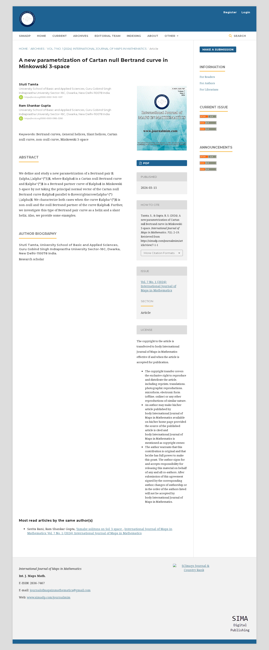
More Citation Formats (159, 253)
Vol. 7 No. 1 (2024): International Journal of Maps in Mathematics (97, 48)
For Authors (207, 83)
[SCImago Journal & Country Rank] (194, 570)
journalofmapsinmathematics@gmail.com (60, 590)
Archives (80, 35)
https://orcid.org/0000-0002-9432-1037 (43, 97)
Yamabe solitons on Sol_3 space (99, 529)
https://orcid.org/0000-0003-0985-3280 (43, 118)
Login (245, 12)
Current (59, 35)
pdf (145, 163)
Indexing (134, 35)
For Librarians (209, 89)
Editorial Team (107, 35)
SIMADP (25, 35)
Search (239, 35)
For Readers (207, 77)
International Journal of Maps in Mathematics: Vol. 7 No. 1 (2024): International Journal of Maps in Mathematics (99, 531)
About (152, 35)
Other (170, 35)
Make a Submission (217, 49)
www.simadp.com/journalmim (48, 597)
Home (41, 35)
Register (230, 12)
